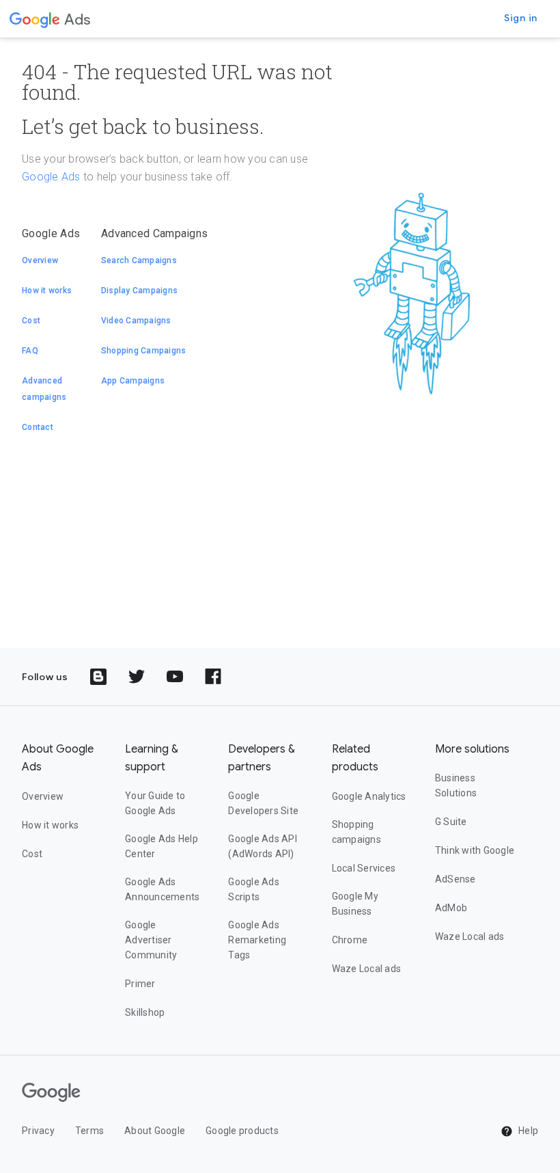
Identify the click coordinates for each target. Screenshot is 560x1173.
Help (527, 1130)
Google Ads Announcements (162, 889)
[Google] (35, 19)
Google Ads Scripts (253, 889)
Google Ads (51, 176)
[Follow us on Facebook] (213, 677)
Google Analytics (369, 796)
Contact (37, 427)
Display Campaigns (139, 290)
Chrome (350, 939)
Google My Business (355, 904)
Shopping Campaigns (143, 350)
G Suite (451, 821)
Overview (40, 260)
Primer (140, 983)
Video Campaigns (136, 320)
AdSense (455, 879)
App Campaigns (133, 381)
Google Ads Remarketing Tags (257, 939)
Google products (242, 1130)
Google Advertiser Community (151, 939)
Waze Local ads (367, 968)
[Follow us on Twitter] (136, 677)
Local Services (364, 868)
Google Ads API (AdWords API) (262, 846)
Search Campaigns (139, 260)
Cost (31, 320)
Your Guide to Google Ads (155, 803)
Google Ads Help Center (161, 846)
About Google (154, 1130)
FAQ (30, 350)
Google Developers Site (263, 803)
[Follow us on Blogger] (98, 677)
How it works (47, 290)
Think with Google (474, 850)
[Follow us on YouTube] (175, 677)
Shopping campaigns (356, 832)
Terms (89, 1130)
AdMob (451, 907)
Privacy (38, 1130)
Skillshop (145, 1012)
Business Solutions (456, 785)
